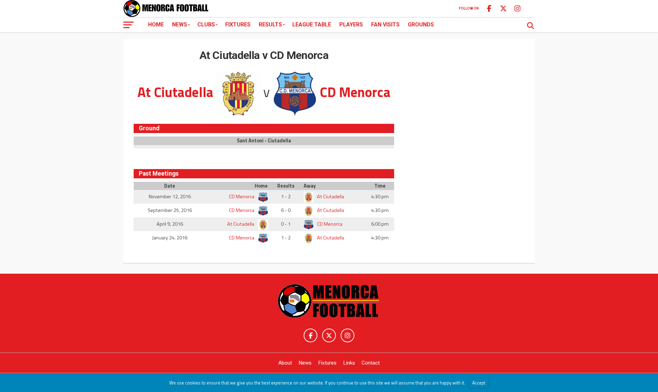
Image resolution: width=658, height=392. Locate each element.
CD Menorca (242, 196)
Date (169, 186)
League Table (311, 24)
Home (156, 24)
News (179, 24)
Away (310, 186)
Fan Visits (385, 24)
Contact (371, 363)
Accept (478, 382)
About (285, 363)
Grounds (421, 24)
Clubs (206, 24)
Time (380, 186)
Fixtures (238, 24)
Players (351, 24)
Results (270, 24)
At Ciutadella (330, 196)
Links (349, 363)
